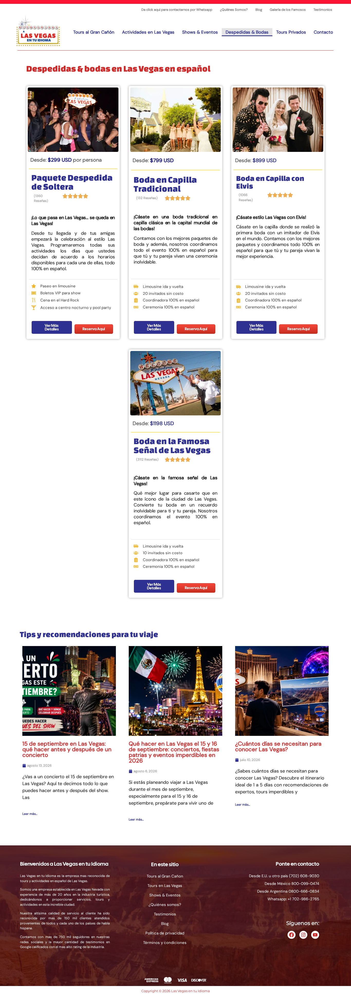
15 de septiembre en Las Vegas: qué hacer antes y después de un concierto (67, 749)
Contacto (323, 32)
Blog (258, 9)
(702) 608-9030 (304, 875)
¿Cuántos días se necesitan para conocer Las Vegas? (278, 746)
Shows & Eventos (200, 32)
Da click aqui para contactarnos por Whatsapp (176, 9)
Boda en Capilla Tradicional (165, 184)
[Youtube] (315, 935)
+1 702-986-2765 (303, 899)
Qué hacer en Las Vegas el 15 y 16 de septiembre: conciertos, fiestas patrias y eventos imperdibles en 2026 (174, 752)
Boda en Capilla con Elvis (270, 182)
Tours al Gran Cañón (93, 32)
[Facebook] (291, 935)
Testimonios (322, 9)
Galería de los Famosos (288, 9)
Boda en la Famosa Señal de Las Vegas (172, 445)
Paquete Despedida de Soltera (72, 182)
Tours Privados (291, 32)
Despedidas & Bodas (247, 32)
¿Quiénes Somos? (234, 9)
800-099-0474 (305, 883)
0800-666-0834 (304, 891)
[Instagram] (303, 935)
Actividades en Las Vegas (148, 32)
